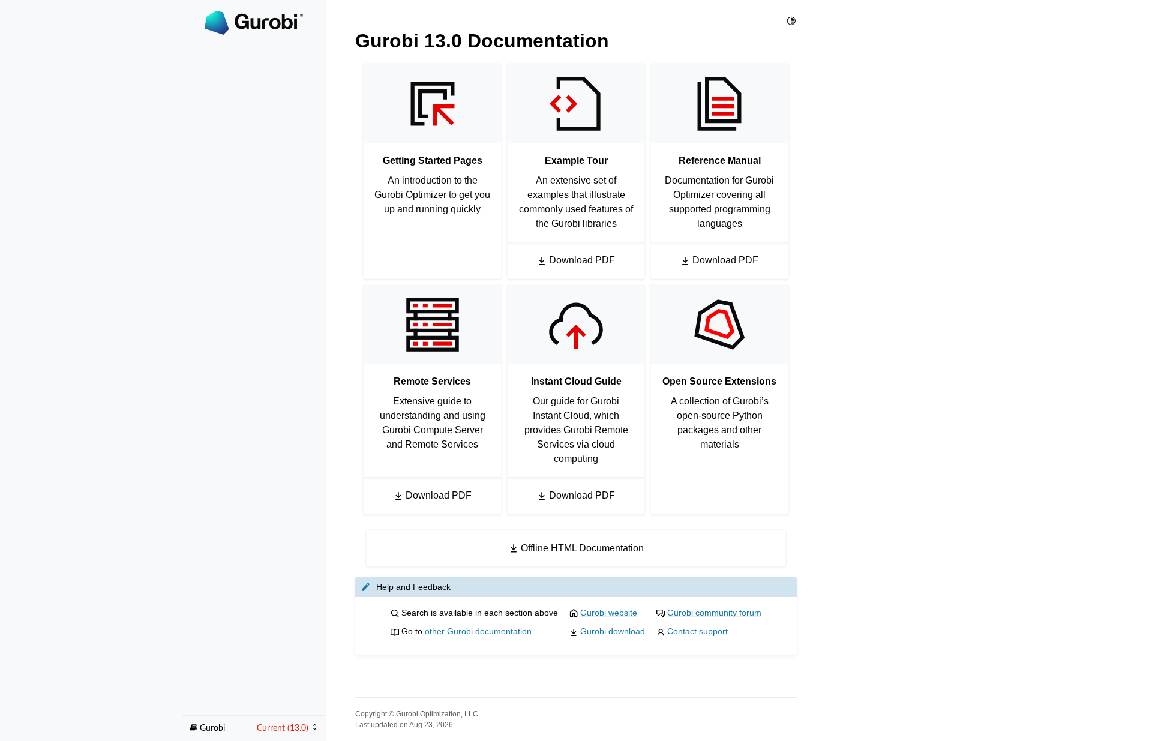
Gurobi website (608, 612)
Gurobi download (612, 631)
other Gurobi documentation (478, 631)
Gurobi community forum (714, 612)
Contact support (697, 631)
